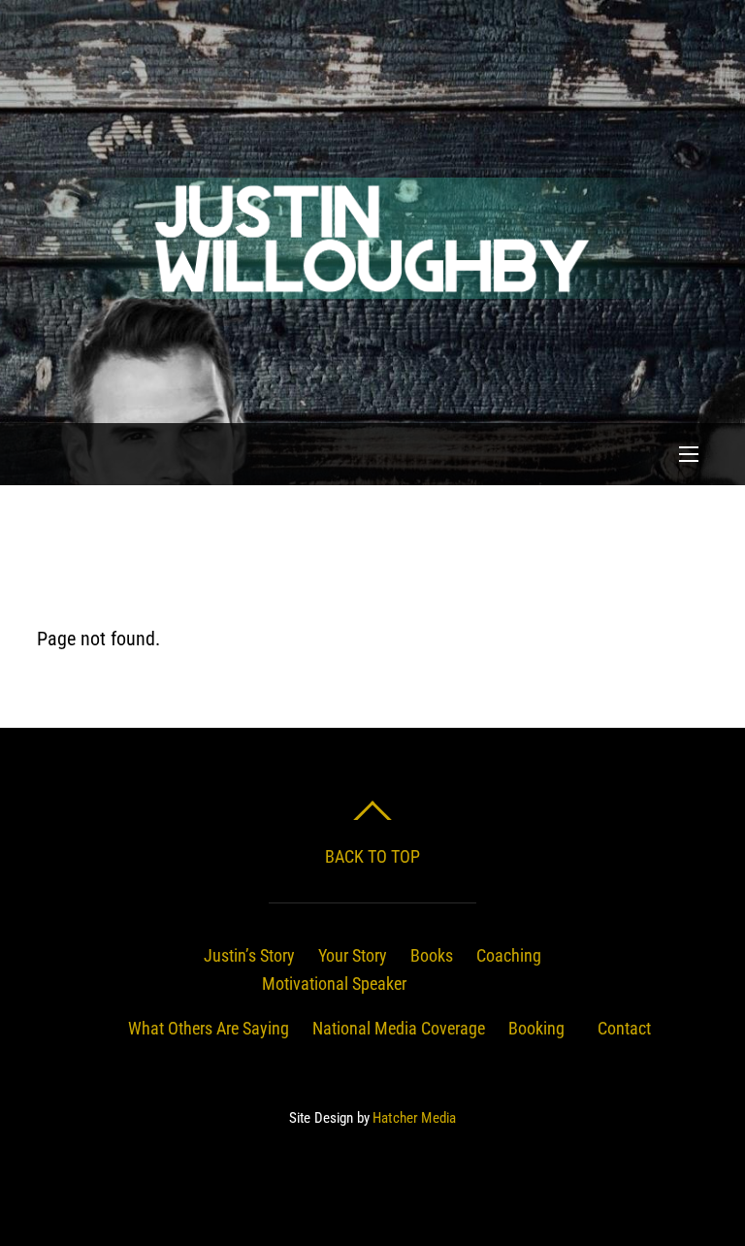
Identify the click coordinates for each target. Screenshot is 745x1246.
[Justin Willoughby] (369, 292)
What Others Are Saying (208, 1028)
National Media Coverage (398, 1028)
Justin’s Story (249, 955)
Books (431, 955)
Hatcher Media (414, 1118)
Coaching (508, 955)
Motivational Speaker (334, 983)
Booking (536, 1028)
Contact (624, 1028)
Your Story (352, 955)
